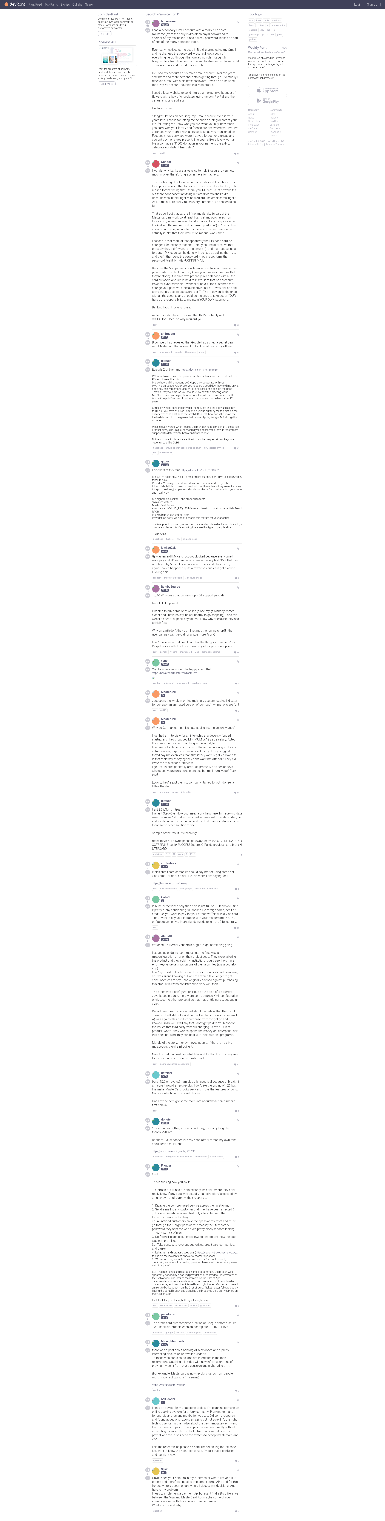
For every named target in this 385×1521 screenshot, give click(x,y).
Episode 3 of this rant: (166, 470)
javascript (254, 34)
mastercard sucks (173, 578)
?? (174, 854)
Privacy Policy (255, 144)
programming (278, 25)
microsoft (169, 683)
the (268, 30)
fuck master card (168, 888)
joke (279, 34)
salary (175, 792)
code (266, 20)
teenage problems (211, 652)
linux (258, 20)
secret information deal (206, 888)
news (201, 352)
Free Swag (254, 124)
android (253, 30)
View (284, 47)
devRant (252, 141)
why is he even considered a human (183, 448)
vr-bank (173, 652)
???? (192, 854)
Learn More (107, 83)
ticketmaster (181, 1305)
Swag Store (254, 121)
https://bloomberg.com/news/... (170, 883)
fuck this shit (166, 452)
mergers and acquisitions (179, 1156)
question (157, 1460)
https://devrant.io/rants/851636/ (200, 369)
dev (262, 30)
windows (276, 20)
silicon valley (216, 1156)
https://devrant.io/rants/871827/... (200, 470)
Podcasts (275, 128)
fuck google (186, 888)
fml (155, 452)
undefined (158, 448)
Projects (274, 117)
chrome (180, 1332)
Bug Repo (275, 121)
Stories (65, 4)
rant (155, 153)
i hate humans (190, 539)
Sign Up (372, 4)
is (274, 30)
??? (168, 854)
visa (197, 652)
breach (193, 1305)
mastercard (166, 352)
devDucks (253, 128)
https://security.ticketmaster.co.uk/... (217, 1252)
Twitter (273, 135)
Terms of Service (275, 144)
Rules (272, 114)
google (178, 352)
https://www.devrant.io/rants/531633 (173, 1151)
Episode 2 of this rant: (166, 369)
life (272, 34)
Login (357, 4)
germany (164, 792)
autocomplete (194, 1332)
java (262, 25)
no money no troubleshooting (174, 1064)
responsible (166, 1305)
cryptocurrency (199, 683)
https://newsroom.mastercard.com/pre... (175, 672)
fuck (251, 25)
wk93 (162, 153)
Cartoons (274, 124)
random (157, 578)
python (252, 39)
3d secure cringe (193, 578)
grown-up (205, 1305)
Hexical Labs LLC (275, 141)
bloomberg (190, 352)
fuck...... (170, 539)
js (263, 34)
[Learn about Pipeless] (117, 55)
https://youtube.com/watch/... (169, 1384)
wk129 (163, 710)
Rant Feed (35, 4)
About (251, 114)
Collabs (77, 4)
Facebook (275, 132)
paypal (163, 652)
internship (186, 792)
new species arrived (214, 448)
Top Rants (51, 4)
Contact (252, 132)
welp (180, 854)
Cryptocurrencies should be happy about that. (182, 669)
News (251, 117)
